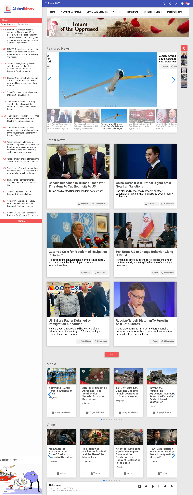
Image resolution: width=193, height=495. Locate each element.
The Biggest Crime (153, 12)
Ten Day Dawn (131, 12)
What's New (23, 24)
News (5, 20)
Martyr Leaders (174, 12)
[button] (170, 4)
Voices (116, 12)
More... (21, 221)
